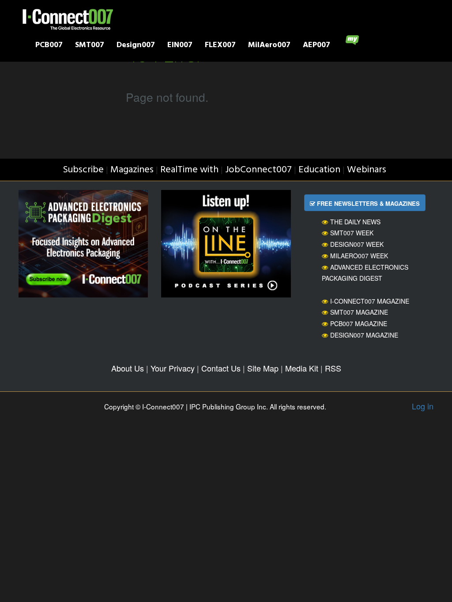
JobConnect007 (258, 170)
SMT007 (89, 46)
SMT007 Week (351, 232)
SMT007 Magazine (359, 312)
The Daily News (355, 221)
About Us (127, 368)
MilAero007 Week (359, 255)
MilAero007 (269, 46)
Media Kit (301, 368)
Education (319, 170)
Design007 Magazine (364, 335)
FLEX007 (220, 46)
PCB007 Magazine (358, 323)
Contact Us (221, 368)
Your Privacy (173, 368)
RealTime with (189, 170)
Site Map (263, 368)
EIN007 (179, 46)
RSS (333, 368)
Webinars (366, 170)
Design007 (136, 46)
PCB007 (49, 46)
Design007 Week (357, 244)
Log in (422, 406)
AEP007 (316, 46)
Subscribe (83, 170)
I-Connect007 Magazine (369, 301)
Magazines (132, 170)
